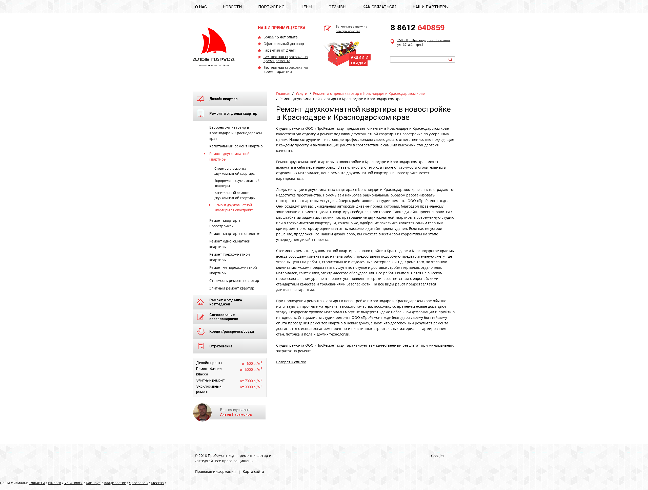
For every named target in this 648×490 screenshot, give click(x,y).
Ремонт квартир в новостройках (224, 223)
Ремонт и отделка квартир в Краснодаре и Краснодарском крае (369, 93)
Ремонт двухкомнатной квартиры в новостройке (234, 207)
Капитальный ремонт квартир (236, 146)
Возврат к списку (291, 362)
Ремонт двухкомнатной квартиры (229, 156)
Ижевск (54, 482)
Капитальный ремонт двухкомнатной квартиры (234, 195)
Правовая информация (215, 471)
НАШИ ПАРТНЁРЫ (431, 7)
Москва (157, 482)
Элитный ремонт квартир (231, 288)
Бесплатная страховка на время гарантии (286, 69)
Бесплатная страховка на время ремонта (286, 58)
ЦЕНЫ (306, 7)
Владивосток (115, 482)
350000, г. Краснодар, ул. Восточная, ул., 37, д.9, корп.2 (424, 42)
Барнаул (93, 482)
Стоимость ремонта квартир (234, 280)
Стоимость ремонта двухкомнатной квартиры (234, 171)
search (450, 59)
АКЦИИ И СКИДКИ (360, 60)
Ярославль (138, 482)
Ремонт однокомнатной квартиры (229, 244)
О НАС (201, 7)
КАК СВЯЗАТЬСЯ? (379, 7)
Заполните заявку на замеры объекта (351, 28)
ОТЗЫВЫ (338, 7)
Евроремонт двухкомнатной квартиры (236, 183)
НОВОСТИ (232, 7)
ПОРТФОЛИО (271, 7)
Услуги (301, 93)
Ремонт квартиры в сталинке (234, 233)
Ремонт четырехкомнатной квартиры (233, 270)
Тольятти (37, 482)
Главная (283, 93)
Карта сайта (253, 471)
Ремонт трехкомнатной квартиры (229, 257)
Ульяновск (73, 482)
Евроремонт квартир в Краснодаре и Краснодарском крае (235, 133)
